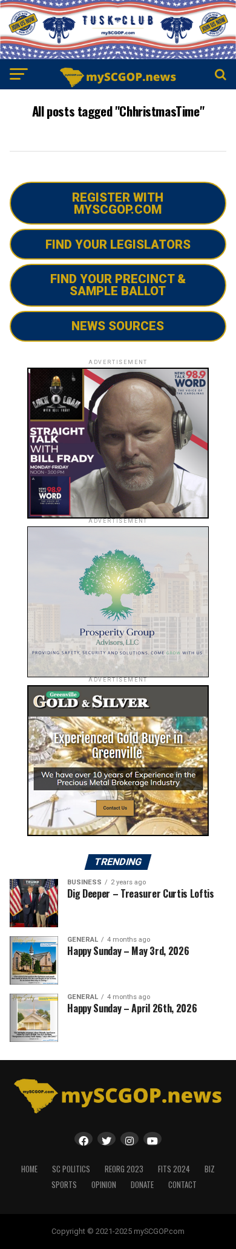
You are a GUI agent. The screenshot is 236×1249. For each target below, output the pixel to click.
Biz (210, 1169)
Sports (64, 1184)
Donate (142, 1184)
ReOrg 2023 (124, 1169)
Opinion (103, 1184)
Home (29, 1169)
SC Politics (71, 1169)
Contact (182, 1184)
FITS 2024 (174, 1169)
